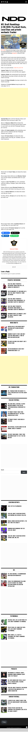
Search (2, 470)
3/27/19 (21, 67)
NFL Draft (3, 50)
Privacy (4, 722)
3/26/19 (16, 67)
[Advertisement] (14, 102)
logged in (9, 273)
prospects (14, 53)
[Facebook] (15, 267)
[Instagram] (13, 267)
